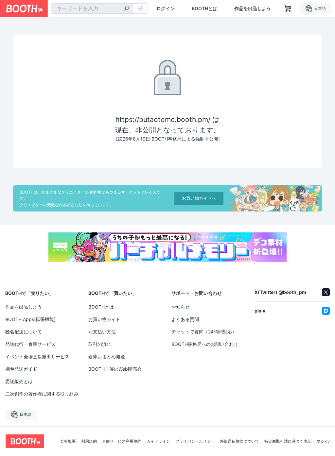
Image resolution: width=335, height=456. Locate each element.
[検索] (127, 8)
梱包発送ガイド (21, 369)
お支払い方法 (102, 331)
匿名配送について (23, 331)
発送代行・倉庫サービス (30, 344)
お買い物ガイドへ (199, 198)
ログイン (165, 8)
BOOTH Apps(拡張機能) (30, 319)
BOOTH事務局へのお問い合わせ (204, 344)
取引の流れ (99, 344)
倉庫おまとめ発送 (106, 356)
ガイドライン (158, 441)
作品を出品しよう (252, 8)
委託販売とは (19, 381)
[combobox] (92, 8)
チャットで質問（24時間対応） (204, 331)
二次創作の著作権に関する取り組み (42, 394)
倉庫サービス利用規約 (121, 441)
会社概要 (68, 441)
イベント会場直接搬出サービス (37, 356)
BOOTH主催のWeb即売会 (115, 369)
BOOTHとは (204, 8)
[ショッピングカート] (287, 8)
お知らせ (180, 307)
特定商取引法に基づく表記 (287, 441)
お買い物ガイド (104, 319)
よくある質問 (185, 319)
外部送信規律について (239, 441)
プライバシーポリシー (195, 441)
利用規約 (89, 441)
